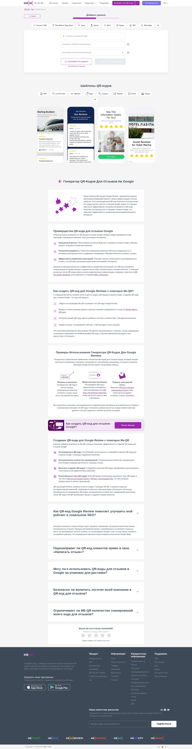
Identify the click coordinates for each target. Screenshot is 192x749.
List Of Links (60, 94)
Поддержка (104, 3)
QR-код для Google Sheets (78, 479)
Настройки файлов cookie (139, 695)
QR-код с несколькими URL (102, 479)
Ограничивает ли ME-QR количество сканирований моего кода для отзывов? (93, 612)
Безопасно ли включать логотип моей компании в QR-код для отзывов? (92, 591)
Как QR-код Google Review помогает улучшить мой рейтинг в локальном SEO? (92, 513)
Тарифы (65, 3)
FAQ (156, 659)
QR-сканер (53, 3)
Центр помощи (161, 676)
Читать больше (128, 425)
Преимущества (95, 659)
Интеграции (116, 673)
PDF (45, 94)
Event (134, 94)
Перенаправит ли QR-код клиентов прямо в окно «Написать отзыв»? (91, 550)
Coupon (105, 94)
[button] (166, 3)
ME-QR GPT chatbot (97, 673)
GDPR (133, 700)
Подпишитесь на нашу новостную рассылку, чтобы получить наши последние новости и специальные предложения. (125, 714)
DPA (133, 704)
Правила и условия (139, 675)
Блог (157, 666)
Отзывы (114, 680)
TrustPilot (114, 676)
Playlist (120, 94)
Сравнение (76, 3)
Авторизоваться (151, 3)
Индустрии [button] (89, 3)
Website (77, 94)
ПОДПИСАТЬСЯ (164, 724)
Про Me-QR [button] (39, 3)
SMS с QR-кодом (101, 275)
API (90, 662)
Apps (91, 94)
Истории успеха (161, 673)
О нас (113, 659)
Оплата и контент (118, 662)
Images (147, 94)
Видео (157, 669)
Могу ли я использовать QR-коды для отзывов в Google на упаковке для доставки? (91, 570)
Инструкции (159, 662)
